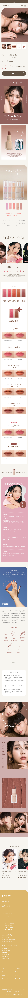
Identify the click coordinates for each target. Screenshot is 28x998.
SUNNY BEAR (5, 958)
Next (24, 267)
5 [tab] (24, 47)
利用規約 (9, 991)
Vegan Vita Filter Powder (8, 939)
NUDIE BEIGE (5, 948)
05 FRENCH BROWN (8, 926)
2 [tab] (9, 47)
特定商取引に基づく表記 (7, 989)
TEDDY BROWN (6, 950)
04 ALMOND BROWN (8, 924)
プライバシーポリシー (21, 989)
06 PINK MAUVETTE (8, 927)
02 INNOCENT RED (8, 920)
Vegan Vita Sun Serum (8, 937)
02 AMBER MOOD (7, 913)
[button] (25, 6)
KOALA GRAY (5, 956)
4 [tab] (19, 47)
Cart (3, 972)
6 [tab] (20, 271)
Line (16, 975)
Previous (3, 267)
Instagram (18, 972)
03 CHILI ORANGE (8, 922)
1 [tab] (4, 47)
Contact (5, 975)
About (4, 968)
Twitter (17, 968)
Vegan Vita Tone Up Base (8, 941)
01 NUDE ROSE (7, 918)
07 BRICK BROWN (7, 929)
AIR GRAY (4, 952)
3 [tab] (14, 47)
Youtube (18, 979)
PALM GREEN (5, 954)
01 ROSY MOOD (7, 911)
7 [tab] (23, 271)
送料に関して (18, 991)
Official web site (8, 979)
